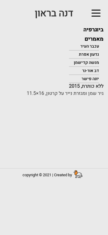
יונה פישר (90, 79)
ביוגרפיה (93, 30)
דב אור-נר (90, 70)
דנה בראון (54, 13)
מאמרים (94, 39)
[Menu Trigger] (96, 13)
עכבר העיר (89, 46)
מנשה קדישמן (86, 62)
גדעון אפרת (89, 54)
